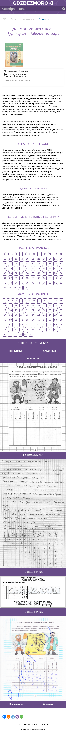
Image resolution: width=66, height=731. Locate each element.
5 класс (14, 19)
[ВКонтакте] (4, 717)
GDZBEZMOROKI (33, 3)
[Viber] (17, 717)
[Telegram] (13, 717)
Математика (28, 19)
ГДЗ (4, 19)
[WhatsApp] (21, 717)
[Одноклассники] (8, 717)
